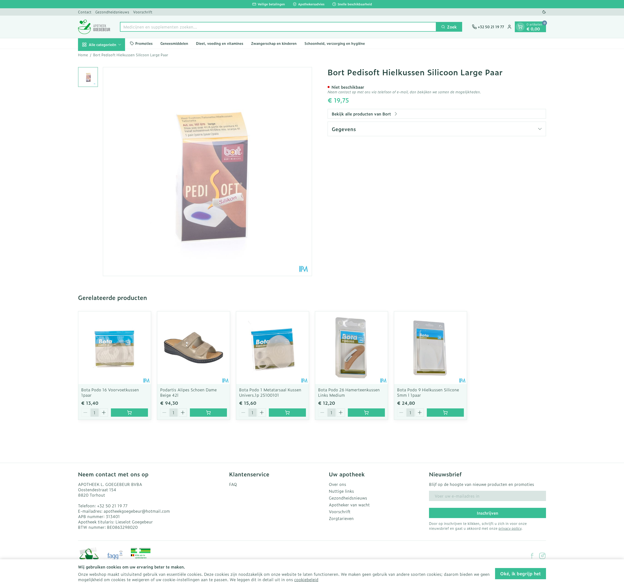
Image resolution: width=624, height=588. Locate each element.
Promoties (144, 43)
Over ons (337, 484)
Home (83, 54)
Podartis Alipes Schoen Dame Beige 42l (188, 392)
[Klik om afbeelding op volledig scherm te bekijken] (207, 171)
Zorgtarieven (341, 518)
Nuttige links (341, 491)
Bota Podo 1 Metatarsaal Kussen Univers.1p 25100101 (270, 392)
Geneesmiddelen (174, 43)
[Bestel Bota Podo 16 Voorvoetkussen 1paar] (129, 412)
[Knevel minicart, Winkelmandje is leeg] (520, 26)
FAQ (233, 484)
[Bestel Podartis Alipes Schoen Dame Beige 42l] (208, 412)
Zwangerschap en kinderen (274, 43)
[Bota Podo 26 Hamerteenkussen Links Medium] (351, 347)
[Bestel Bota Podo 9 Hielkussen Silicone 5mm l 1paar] (445, 412)
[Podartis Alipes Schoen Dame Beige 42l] (193, 347)
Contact (84, 11)
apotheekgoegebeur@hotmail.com (137, 511)
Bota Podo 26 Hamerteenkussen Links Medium (349, 392)
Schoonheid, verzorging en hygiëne (334, 43)
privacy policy (509, 528)
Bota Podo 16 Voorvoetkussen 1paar (110, 392)
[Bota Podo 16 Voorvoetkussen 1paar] (114, 347)
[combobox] (278, 27)
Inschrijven (487, 513)
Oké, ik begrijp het (520, 573)
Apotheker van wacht (349, 504)
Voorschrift (142, 11)
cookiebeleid (306, 579)
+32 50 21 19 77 (112, 506)
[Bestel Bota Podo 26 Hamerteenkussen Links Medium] (366, 412)
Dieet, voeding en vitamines (219, 43)
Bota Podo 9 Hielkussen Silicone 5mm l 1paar (428, 392)
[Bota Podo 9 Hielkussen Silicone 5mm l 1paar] (430, 347)
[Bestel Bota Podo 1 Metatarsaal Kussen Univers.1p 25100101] (287, 412)
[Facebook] (532, 555)
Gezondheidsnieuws (112, 11)
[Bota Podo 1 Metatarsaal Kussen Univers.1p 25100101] (272, 347)
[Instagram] (542, 555)
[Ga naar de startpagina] (94, 26)
